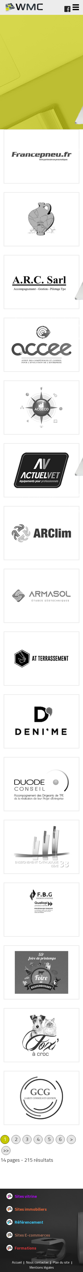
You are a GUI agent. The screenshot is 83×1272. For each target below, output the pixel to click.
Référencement (29, 1222)
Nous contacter (37, 1262)
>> (6, 1150)
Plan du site (61, 1262)
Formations (25, 1248)
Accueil (17, 1262)
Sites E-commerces (32, 1235)
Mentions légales (41, 1267)
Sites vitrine (26, 1196)
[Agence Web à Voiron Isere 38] (23, 10)
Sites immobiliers (31, 1209)
